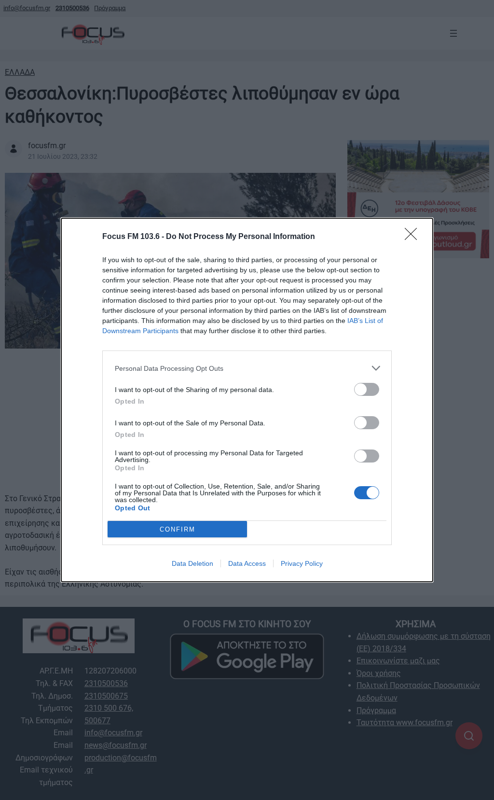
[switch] (366, 389)
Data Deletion (192, 563)
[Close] (414, 237)
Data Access (247, 563)
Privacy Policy (302, 563)
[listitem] (247, 368)
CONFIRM (177, 529)
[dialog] (247, 400)
